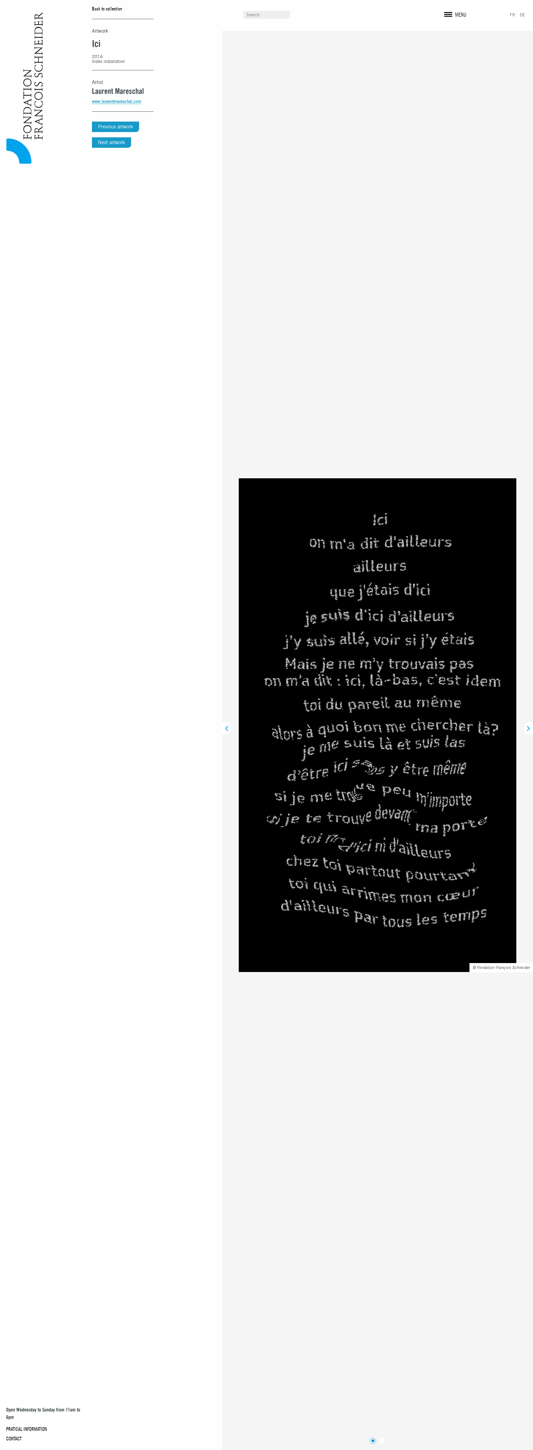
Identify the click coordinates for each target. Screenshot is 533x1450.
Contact (14, 1438)
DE (522, 14)
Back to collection (107, 8)
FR (512, 14)
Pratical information (26, 1429)
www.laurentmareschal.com (116, 101)
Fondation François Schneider (22, 88)
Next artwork (111, 142)
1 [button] (371, 1439)
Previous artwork (115, 127)
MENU (460, 14)
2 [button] (380, 1439)
